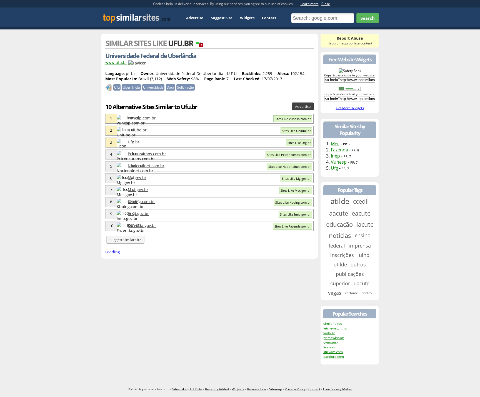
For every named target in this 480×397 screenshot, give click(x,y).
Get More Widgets (350, 108)
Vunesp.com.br (142, 118)
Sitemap (275, 389)
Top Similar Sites (136, 18)
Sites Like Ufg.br (299, 143)
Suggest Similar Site (125, 239)
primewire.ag (333, 337)
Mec (335, 144)
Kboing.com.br (141, 201)
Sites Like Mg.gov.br (296, 178)
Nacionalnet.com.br (146, 165)
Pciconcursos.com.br (147, 153)
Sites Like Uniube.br (296, 131)
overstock (330, 342)
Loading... (114, 251)
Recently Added (217, 389)
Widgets (247, 17)
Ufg (334, 168)
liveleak (329, 347)
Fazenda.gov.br (142, 225)
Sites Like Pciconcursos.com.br (289, 155)
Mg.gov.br (137, 177)
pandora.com (333, 356)
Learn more (310, 3)
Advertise (194, 17)
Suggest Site (221, 17)
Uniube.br (137, 130)
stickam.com (333, 351)
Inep (335, 156)
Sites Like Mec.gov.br (296, 190)
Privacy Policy (295, 389)
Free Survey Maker (337, 389)
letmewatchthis (335, 328)
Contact (269, 17)
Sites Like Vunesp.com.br (293, 119)
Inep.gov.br (138, 213)
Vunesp (339, 162)
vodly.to (329, 333)
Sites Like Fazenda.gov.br (292, 226)
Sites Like (179, 389)
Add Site (195, 389)
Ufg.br (133, 141)
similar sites (332, 323)
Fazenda (339, 150)
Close (325, 3)
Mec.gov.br (138, 189)
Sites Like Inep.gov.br (295, 214)
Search (368, 18)
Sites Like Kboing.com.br (293, 202)
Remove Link (256, 389)
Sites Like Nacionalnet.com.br (289, 166)
